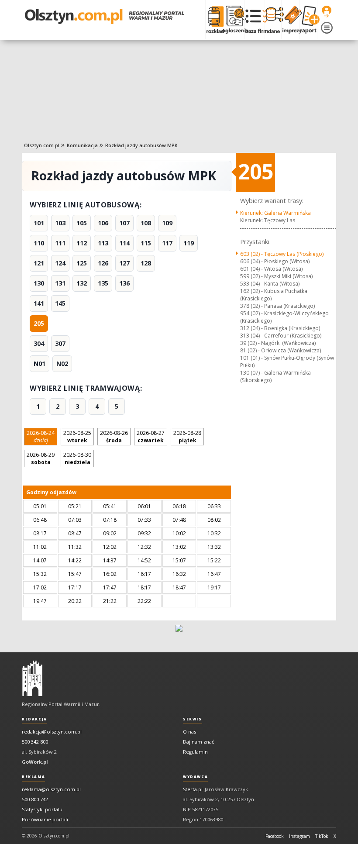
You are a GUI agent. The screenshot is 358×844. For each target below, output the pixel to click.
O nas (189, 731)
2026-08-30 (77, 458)
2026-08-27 (151, 436)
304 (39, 343)
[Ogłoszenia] (233, 19)
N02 (62, 363)
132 (81, 283)
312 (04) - (280, 328)
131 (60, 283)
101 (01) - (287, 361)
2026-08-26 (114, 436)
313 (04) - (280, 335)
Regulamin (195, 751)
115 (146, 243)
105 (81, 223)
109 (167, 223)
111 (60, 243)
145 (60, 303)
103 (60, 223)
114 (124, 243)
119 (188, 243)
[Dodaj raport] (308, 19)
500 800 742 (35, 799)
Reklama (33, 777)
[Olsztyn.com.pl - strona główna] (32, 678)
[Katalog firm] (254, 19)
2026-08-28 (187, 436)
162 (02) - (273, 294)
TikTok (321, 836)
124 (60, 263)
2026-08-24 (41, 436)
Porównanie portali (45, 819)
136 (124, 283)
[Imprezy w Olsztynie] (290, 19)
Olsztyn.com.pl (41, 145)
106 (103, 223)
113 (103, 243)
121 (39, 263)
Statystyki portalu (42, 809)
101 (39, 223)
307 (60, 343)
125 (81, 263)
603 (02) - (282, 254)
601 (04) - (271, 268)
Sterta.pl (193, 789)
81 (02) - (280, 350)
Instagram (299, 836)
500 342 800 (35, 741)
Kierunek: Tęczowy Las (267, 220)
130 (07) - (275, 376)
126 (103, 263)
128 (146, 263)
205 (39, 323)
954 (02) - (284, 317)
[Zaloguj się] (326, 11)
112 (81, 243)
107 (124, 223)
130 (39, 283)
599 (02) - (276, 276)
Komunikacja (82, 145)
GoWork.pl (35, 761)
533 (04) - (269, 283)
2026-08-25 (77, 436)
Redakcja (34, 719)
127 (124, 263)
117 (167, 243)
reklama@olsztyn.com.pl (51, 789)
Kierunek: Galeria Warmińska (275, 213)
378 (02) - (277, 306)
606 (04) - (275, 261)
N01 (39, 363)
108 (146, 223)
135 (103, 283)
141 (39, 303)
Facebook (274, 836)
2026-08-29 (41, 458)
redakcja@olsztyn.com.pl (52, 731)
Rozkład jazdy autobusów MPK (141, 145)
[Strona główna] (104, 16)
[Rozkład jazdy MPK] (213, 19)
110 (39, 243)
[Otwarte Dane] (273, 19)
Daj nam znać (198, 741)
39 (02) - (278, 343)
